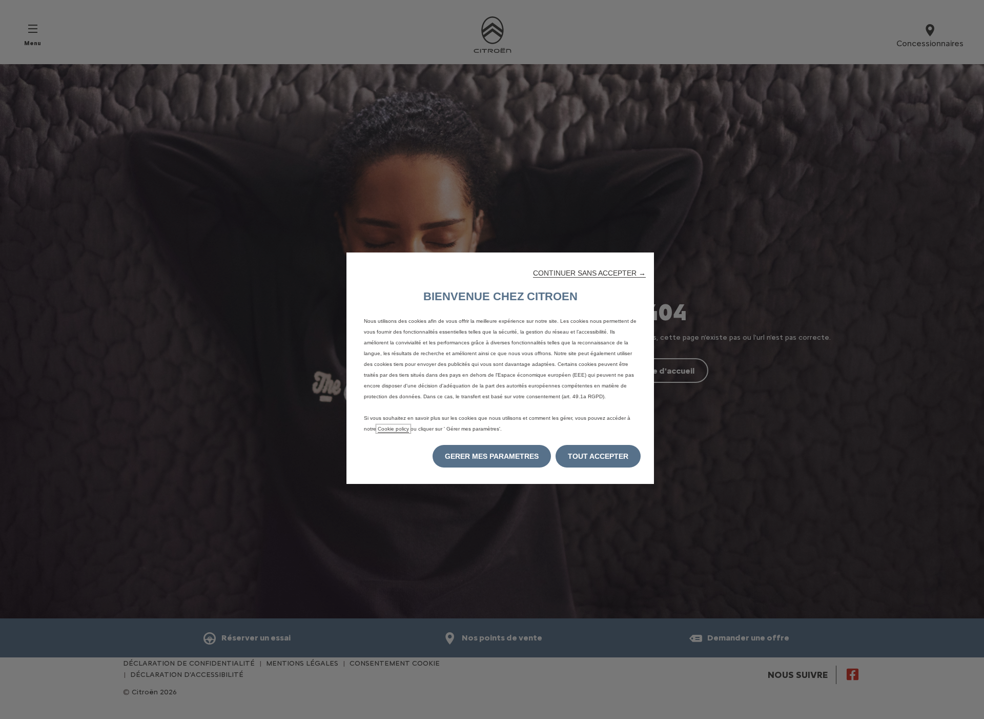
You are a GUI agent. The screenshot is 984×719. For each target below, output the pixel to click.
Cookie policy (393, 429)
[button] (589, 273)
